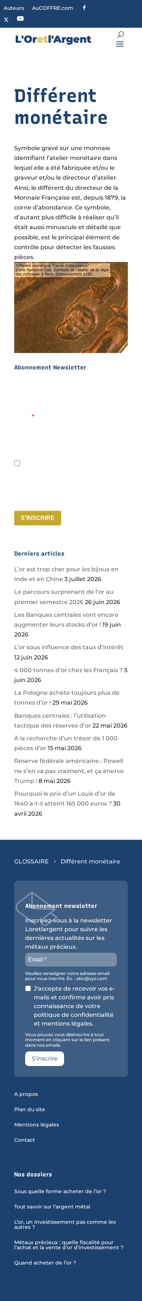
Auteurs (14, 8)
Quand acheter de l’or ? (45, 1263)
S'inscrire (45, 1058)
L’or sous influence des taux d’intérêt (68, 647)
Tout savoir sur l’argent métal (52, 1207)
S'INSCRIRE (38, 518)
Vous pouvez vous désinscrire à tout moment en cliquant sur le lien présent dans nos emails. (67, 499)
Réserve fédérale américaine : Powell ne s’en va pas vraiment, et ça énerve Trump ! (69, 770)
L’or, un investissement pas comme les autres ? (65, 1224)
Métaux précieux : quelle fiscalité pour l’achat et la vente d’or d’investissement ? (68, 1245)
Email (23, 416)
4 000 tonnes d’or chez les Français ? (68, 670)
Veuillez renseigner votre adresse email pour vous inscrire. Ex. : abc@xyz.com (68, 448)
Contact (24, 1140)
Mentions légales (36, 1125)
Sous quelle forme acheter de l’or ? (60, 1192)
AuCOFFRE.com (52, 8)
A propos (26, 1094)
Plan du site (29, 1110)
